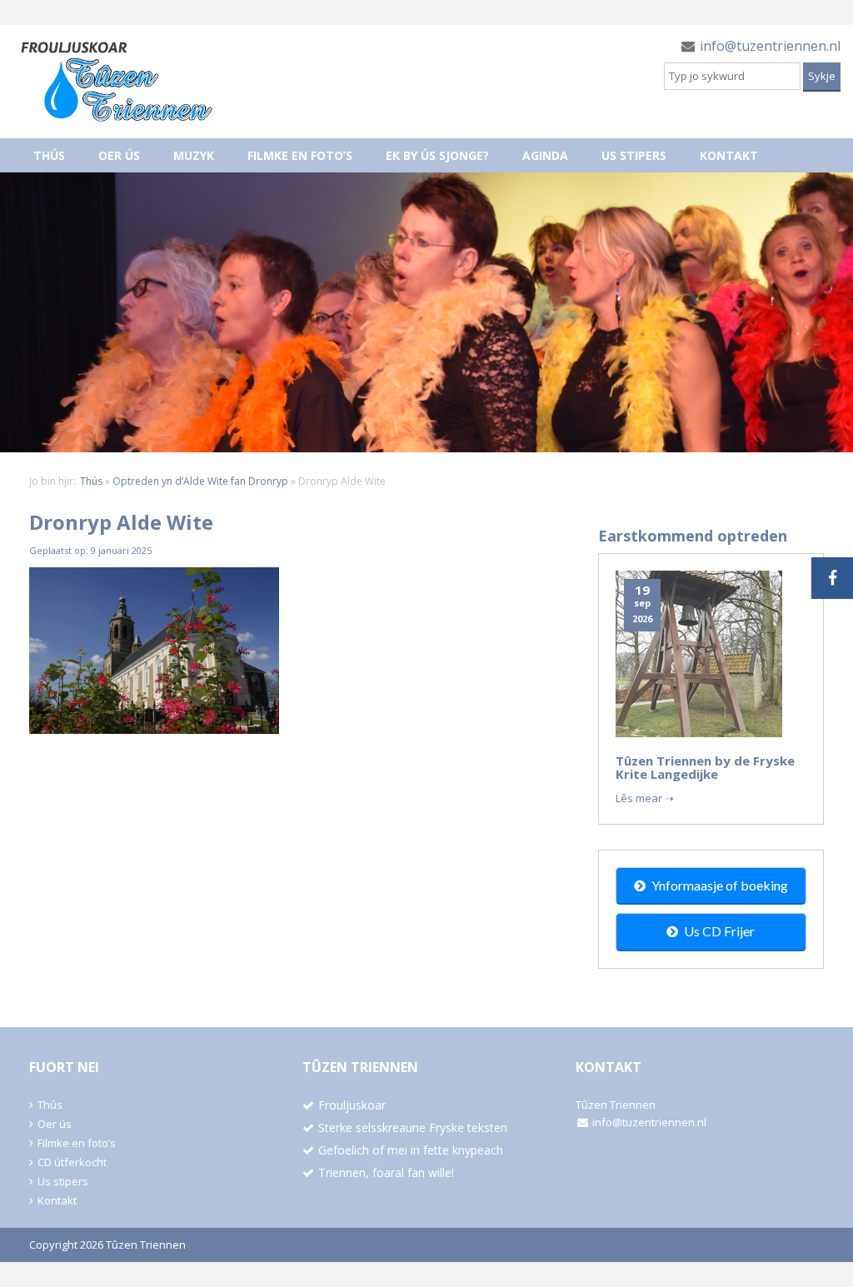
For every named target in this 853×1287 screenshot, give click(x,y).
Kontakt (729, 155)
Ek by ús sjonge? (437, 155)
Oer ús (119, 155)
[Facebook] (832, 578)
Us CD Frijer (719, 931)
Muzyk (193, 155)
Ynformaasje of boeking (719, 885)
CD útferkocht (72, 1162)
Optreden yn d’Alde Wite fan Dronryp (200, 481)
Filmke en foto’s (299, 155)
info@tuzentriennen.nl (770, 46)
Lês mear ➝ (645, 798)
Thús (49, 155)
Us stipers (633, 155)
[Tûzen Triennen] (116, 82)
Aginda (545, 155)
